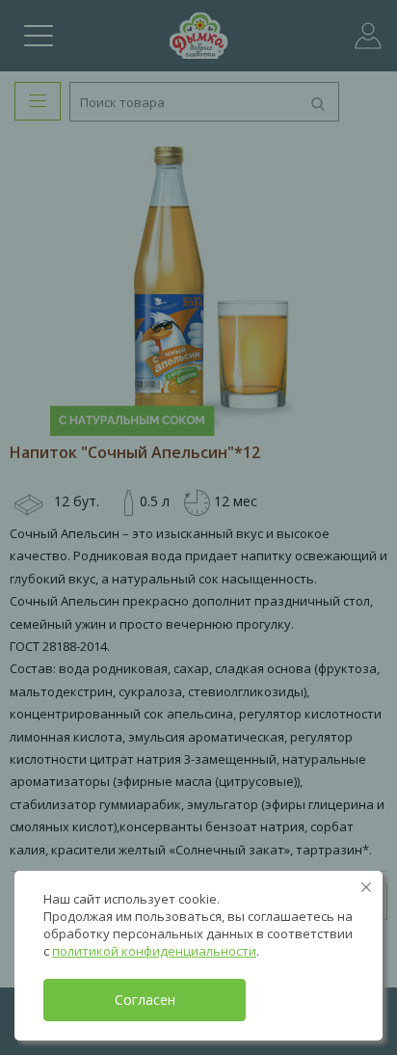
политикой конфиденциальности (154, 951)
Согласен (145, 999)
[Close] (366, 887)
